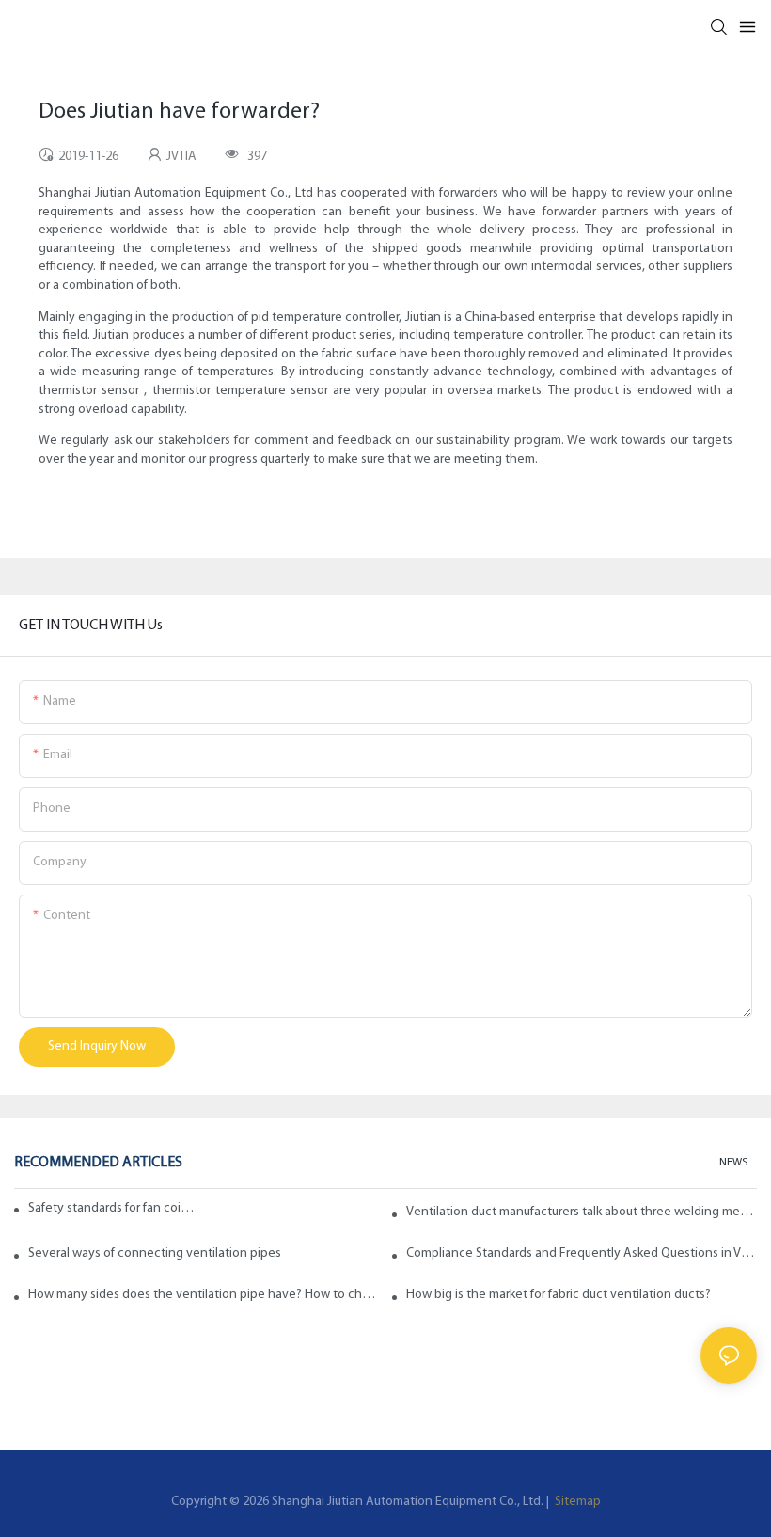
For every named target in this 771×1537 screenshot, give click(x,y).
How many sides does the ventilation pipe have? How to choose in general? (203, 1295)
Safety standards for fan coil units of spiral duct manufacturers (112, 1208)
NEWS (733, 1162)
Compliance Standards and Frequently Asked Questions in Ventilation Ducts (581, 1253)
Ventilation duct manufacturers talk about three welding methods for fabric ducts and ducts (581, 1212)
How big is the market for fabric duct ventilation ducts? (558, 1295)
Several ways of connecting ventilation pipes (154, 1253)
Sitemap (576, 1502)
